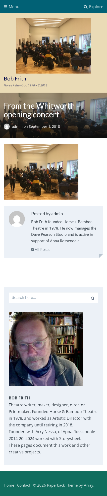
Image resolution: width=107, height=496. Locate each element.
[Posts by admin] (17, 220)
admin (18, 126)
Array (88, 485)
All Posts (42, 249)
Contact (23, 485)
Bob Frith (15, 78)
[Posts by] (8, 126)
